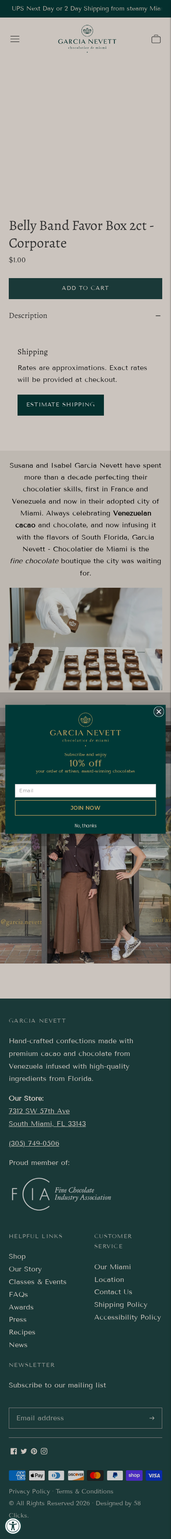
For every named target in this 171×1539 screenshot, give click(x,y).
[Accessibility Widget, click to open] (13, 1526)
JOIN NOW (85, 808)
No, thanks (85, 826)
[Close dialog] (159, 712)
